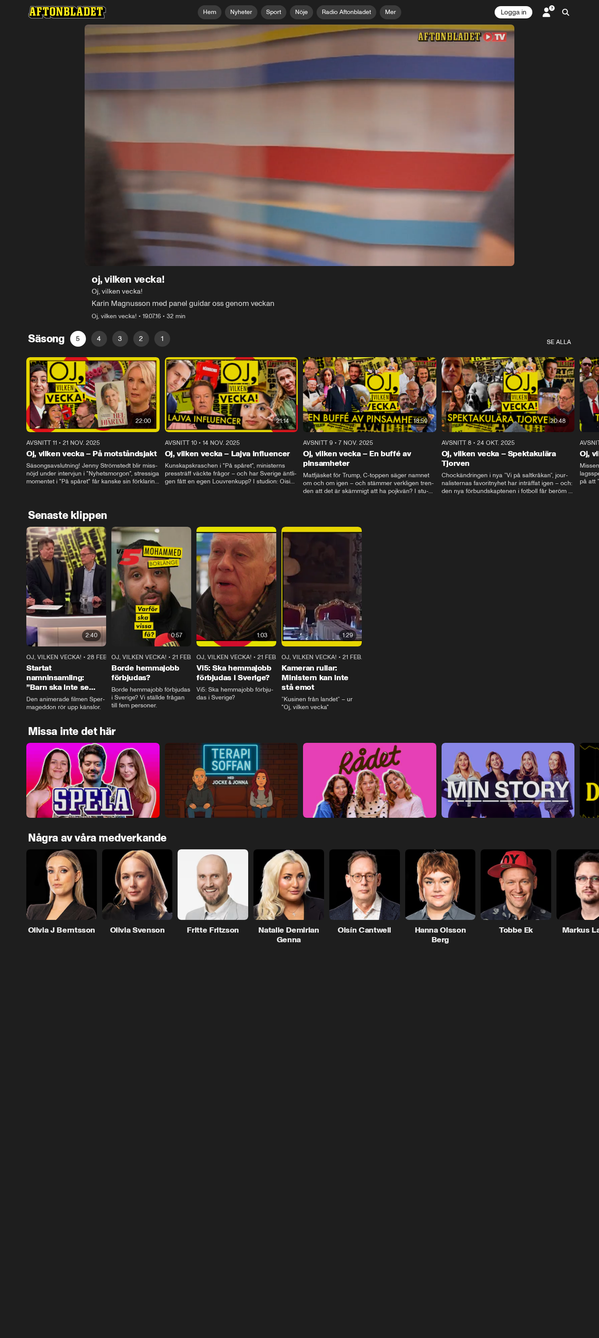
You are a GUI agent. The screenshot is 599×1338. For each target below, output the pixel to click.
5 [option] (78, 338)
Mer (390, 12)
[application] (299, 145)
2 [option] (141, 338)
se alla (559, 342)
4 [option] (99, 338)
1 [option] (162, 338)
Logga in (513, 12)
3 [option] (120, 338)
